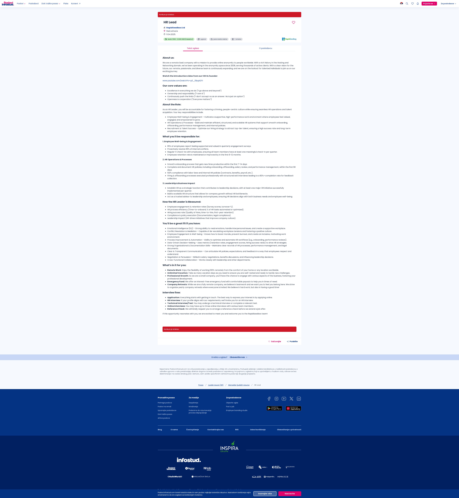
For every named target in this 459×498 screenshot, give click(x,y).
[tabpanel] (229, 186)
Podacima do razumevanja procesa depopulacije (200, 411)
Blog (160, 429)
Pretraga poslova (165, 403)
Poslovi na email (164, 406)
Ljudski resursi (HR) (216, 385)
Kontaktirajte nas (216, 429)
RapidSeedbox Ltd (175, 27)
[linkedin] (298, 399)
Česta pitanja (192, 429)
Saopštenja (193, 403)
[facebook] (269, 399)
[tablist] (229, 48)
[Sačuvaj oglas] (293, 22)
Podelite (294, 341)
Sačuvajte (276, 341)
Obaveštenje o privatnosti (289, 429)
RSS (236, 429)
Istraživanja (193, 406)
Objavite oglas (232, 403)
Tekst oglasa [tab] (193, 48)
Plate (65, 3)
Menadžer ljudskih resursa (238, 385)
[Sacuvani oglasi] (412, 3)
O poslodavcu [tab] (265, 48)
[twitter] (291, 399)
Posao (200, 385)
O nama (174, 429)
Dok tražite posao (165, 414)
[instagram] (276, 399)
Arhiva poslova (164, 418)
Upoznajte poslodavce (167, 410)
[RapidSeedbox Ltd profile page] (289, 35)
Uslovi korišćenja (257, 429)
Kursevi (74, 3)
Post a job (230, 406)
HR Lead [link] (257, 385)
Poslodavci (34, 3)
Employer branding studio (236, 410)
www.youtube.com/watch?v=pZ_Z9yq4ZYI (183, 80)
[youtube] (283, 399)
